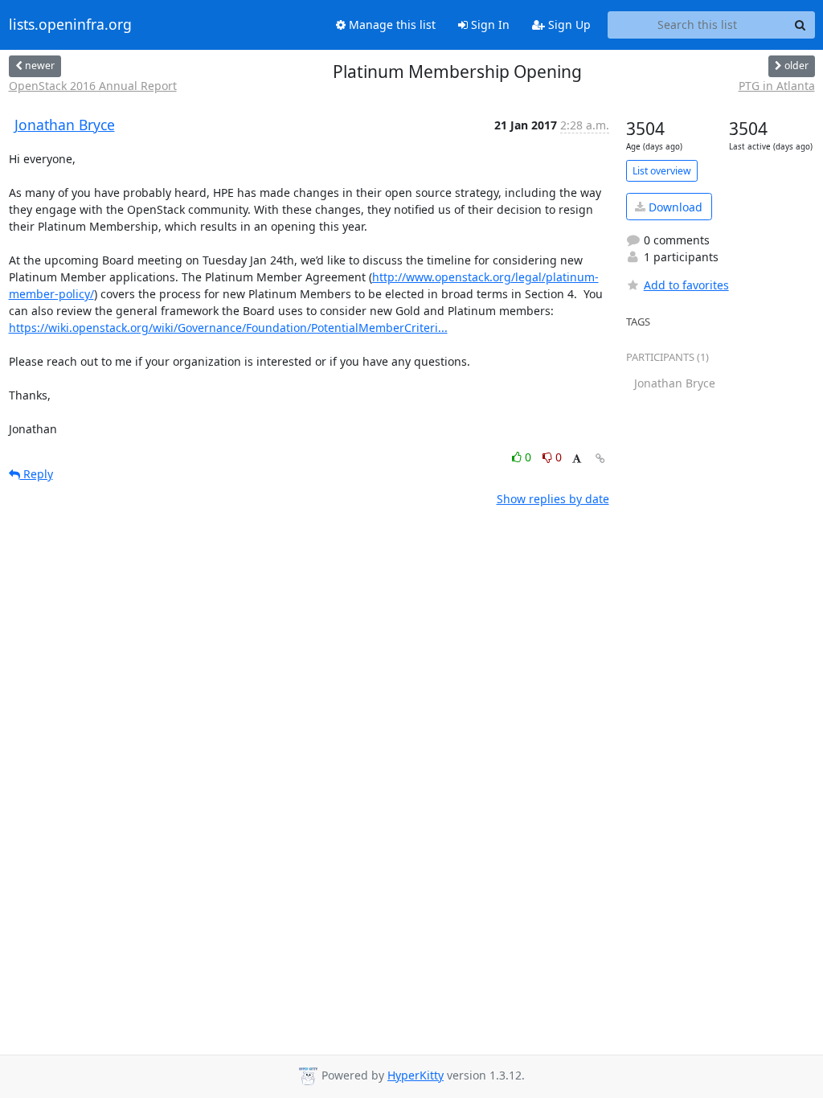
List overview (662, 171)
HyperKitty (415, 1075)
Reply (36, 473)
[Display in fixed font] (577, 459)
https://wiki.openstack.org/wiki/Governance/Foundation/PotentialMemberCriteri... (228, 327)
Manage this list (391, 24)
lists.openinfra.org (70, 25)
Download (673, 207)
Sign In (489, 24)
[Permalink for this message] (600, 458)
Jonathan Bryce (64, 124)
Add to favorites (686, 285)
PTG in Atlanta (777, 85)
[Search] (800, 25)
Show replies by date (553, 498)
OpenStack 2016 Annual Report (93, 85)
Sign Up (568, 24)
